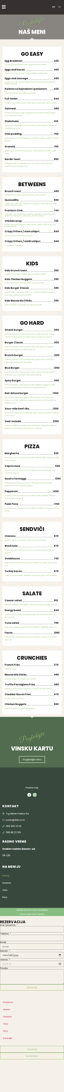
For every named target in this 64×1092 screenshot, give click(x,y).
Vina (4, 890)
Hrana (5, 875)
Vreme (4, 959)
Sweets (6, 882)
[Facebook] (29, 795)
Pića (4, 897)
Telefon (4, 933)
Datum (4, 951)
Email (3, 942)
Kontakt (7, 1038)
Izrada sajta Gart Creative (32, 914)
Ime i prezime (8, 925)
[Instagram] (35, 795)
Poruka (4, 968)
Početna (8, 1002)
